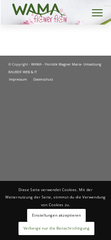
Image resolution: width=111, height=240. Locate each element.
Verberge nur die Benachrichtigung (56, 228)
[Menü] (94, 12)
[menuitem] (18, 79)
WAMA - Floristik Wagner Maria (56, 64)
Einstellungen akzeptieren (56, 215)
